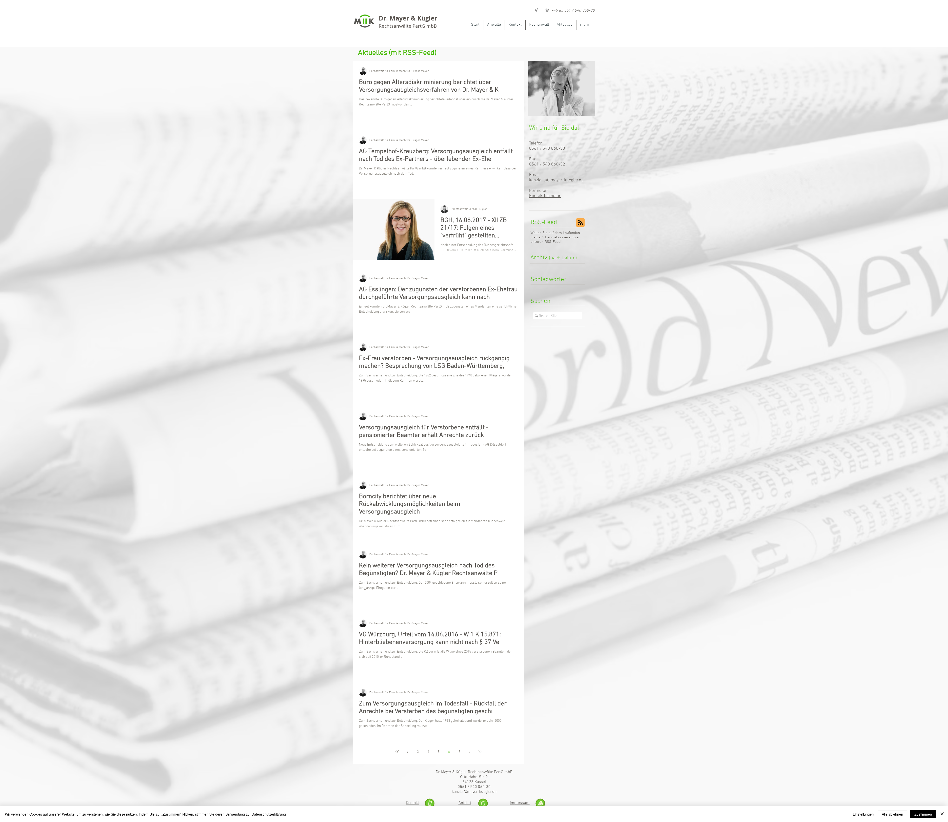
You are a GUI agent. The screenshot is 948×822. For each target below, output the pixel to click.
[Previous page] (407, 751)
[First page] (397, 751)
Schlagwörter (549, 279)
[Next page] (469, 751)
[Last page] (479, 751)
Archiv (553, 258)
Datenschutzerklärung (269, 814)
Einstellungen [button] (863, 814)
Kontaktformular (545, 196)
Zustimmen (923, 814)
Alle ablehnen (892, 814)
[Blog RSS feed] (580, 222)
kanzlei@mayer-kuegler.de (474, 791)
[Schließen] (942, 814)
